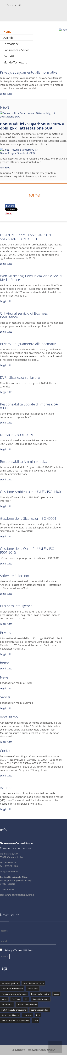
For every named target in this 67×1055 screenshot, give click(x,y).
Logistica (27, 1015)
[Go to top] (55, 1047)
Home (7, 31)
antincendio (7, 1004)
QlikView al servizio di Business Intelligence (24, 315)
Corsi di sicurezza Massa (12, 988)
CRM (36, 1020)
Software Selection (14, 575)
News (4, 107)
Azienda (8, 38)
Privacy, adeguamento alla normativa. (29, 72)
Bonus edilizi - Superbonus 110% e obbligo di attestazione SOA (32, 126)
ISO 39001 (6, 167)
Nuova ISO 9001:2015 (16, 434)
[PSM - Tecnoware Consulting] (63, 30)
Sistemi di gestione (10, 983)
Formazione (11, 44)
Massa (4, 999)
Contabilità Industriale (27, 1004)
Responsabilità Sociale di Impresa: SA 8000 (29, 406)
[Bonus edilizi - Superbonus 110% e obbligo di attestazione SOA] (33, 116)
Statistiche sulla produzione (14, 1010)
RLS (38, 1015)
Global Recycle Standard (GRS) (17, 153)
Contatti (8, 56)
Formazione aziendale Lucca (14, 994)
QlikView (16, 999)
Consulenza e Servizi (16, 50)
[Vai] (64, 1)
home (4, 663)
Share (10, 205)
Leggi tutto (6, 93)
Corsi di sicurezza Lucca (33, 983)
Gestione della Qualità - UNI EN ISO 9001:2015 (27, 550)
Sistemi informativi (40, 999)
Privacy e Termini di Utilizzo (18, 950)
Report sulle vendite (40, 994)
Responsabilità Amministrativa (23, 461)
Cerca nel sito (14, 5)
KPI (26, 999)
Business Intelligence (16, 606)
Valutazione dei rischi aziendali (15, 1020)
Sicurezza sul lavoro (10, 1015)
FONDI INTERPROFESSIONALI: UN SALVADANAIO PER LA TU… (25, 237)
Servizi (5, 697)
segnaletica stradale (39, 1010)
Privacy (5, 632)
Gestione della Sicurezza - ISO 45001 (28, 518)
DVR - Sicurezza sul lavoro (20, 377)
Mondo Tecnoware (15, 62)
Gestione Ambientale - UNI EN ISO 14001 (31, 491)
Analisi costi (32, 988)
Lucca (56, 994)
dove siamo (9, 717)
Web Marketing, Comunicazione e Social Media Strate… (31, 278)
